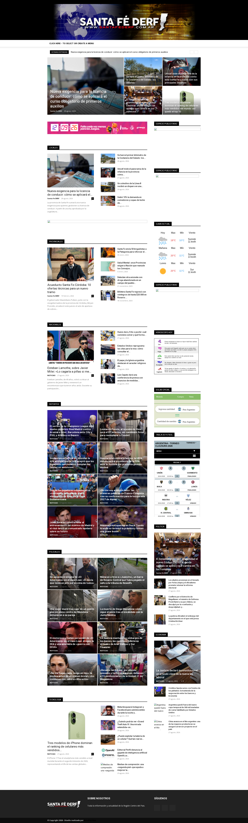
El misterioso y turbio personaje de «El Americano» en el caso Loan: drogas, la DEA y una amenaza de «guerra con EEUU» (72, 643)
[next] (196, 52)
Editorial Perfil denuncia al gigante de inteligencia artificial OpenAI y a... (132, 753)
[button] (197, 43)
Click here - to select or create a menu (71, 43)
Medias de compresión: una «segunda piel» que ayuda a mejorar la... (130, 767)
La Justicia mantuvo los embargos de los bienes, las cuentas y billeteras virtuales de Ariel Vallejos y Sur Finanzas (121, 643)
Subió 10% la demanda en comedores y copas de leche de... (131, 200)
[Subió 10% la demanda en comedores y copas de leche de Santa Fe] (108, 201)
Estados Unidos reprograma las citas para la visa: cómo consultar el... (130, 349)
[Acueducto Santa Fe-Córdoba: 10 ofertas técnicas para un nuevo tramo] (70, 264)
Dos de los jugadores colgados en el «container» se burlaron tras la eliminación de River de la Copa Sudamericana (70, 495)
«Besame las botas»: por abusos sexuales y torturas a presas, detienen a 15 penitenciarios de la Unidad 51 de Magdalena (122, 675)
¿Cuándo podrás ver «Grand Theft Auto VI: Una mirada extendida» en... (130, 724)
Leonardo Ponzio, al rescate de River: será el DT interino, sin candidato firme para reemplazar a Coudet (122, 432)
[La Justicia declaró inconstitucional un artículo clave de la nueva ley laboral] (177, 662)
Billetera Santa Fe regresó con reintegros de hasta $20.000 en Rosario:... (132, 295)
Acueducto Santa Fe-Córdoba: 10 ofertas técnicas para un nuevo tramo (69, 288)
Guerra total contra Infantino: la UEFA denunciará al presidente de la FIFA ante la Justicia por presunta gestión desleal (121, 463)
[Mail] (194, 2)
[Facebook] (189, 2)
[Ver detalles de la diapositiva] (97, 128)
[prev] (191, 52)
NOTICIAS (51, 375)
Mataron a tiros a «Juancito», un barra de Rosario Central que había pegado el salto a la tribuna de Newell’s (122, 579)
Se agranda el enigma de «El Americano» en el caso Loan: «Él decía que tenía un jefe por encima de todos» (72, 579)
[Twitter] (198, 2)
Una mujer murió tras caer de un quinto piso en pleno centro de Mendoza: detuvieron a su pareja (72, 612)
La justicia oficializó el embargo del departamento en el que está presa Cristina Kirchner (183, 618)
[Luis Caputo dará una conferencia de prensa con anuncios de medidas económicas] (108, 378)
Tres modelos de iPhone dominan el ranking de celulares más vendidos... (69, 746)
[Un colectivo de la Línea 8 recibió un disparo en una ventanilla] (108, 187)
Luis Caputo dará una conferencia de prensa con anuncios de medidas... (130, 378)
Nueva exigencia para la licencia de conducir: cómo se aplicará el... (69, 192)
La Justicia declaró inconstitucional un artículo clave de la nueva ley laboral (177, 674)
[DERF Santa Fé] (124, 22)
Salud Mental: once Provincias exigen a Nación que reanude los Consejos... (131, 266)
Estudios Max (90, 820)
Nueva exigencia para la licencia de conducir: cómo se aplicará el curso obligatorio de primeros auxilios (119, 52)
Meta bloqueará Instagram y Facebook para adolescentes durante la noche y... (131, 710)
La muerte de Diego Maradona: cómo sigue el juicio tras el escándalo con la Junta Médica (121, 612)
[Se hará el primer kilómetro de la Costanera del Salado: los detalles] (143, 71)
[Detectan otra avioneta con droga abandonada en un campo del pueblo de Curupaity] (108, 281)
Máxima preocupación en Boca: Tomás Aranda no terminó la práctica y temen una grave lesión (122, 528)
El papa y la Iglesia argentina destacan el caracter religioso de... (131, 363)
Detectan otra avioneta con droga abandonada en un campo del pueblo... (129, 280)
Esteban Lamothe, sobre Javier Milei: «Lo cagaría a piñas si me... (69, 369)
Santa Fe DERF (56, 111)
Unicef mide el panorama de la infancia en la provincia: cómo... (131, 172)
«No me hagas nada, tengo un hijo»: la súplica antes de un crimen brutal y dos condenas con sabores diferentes (72, 676)
